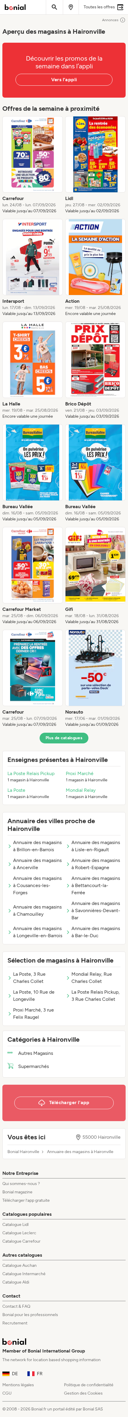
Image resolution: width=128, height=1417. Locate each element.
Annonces (110, 20)
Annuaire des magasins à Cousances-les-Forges (37, 885)
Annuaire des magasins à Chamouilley (37, 910)
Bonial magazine (17, 1192)
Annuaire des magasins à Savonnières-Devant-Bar (95, 910)
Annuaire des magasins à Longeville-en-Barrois (37, 932)
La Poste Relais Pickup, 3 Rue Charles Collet (95, 995)
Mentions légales (18, 1384)
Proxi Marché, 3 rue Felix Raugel (33, 1013)
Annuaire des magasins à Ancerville (37, 863)
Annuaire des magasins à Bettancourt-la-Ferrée (95, 885)
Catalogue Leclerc (19, 1232)
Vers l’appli (64, 79)
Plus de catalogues (64, 737)
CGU (7, 1393)
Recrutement (14, 1323)
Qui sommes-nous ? (21, 1183)
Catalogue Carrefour (21, 1241)
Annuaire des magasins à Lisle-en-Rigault (95, 846)
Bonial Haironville (23, 1152)
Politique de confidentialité (88, 1384)
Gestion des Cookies (83, 1393)
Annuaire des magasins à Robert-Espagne (95, 863)
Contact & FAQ (16, 1306)
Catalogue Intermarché (24, 1273)
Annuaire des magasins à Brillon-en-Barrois (37, 846)
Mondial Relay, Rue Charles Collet (91, 977)
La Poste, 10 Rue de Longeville (33, 995)
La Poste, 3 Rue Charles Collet (29, 977)
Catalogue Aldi (15, 1282)
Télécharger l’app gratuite (26, 1200)
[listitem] (32, 165)
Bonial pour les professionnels (30, 1314)
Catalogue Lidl (15, 1224)
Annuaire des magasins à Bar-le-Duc (95, 932)
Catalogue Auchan (19, 1265)
